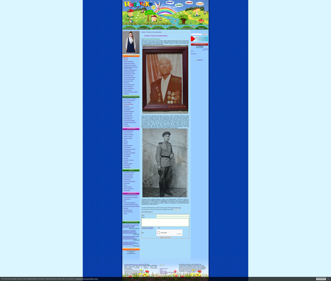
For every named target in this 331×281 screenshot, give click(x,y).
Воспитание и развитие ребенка (131, 206)
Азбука (125, 140)
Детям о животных (128, 86)
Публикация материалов (130, 122)
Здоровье (126, 208)
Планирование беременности (131, 195)
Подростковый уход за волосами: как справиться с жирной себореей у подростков (131, 226)
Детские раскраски (128, 175)
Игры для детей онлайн (129, 181)
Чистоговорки (127, 156)
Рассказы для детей (128, 134)
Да (159, 227)
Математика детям (128, 81)
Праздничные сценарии (129, 149)
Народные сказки (128, 138)
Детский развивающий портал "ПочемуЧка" (134, 264)
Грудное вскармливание (129, 202)
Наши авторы (127, 167)
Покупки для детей (128, 211)
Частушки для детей (129, 160)
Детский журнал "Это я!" (129, 73)
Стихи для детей (128, 132)
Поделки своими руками (129, 77)
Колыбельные (127, 147)
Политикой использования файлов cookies (87, 279)
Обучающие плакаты (129, 111)
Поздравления (127, 151)
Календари (126, 106)
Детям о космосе (128, 90)
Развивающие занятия (129, 63)
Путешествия (127, 190)
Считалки (126, 158)
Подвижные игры (128, 115)
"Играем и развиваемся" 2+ (130, 70)
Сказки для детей (128, 136)
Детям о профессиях (129, 88)
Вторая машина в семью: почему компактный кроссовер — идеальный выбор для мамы (131, 237)
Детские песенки (128, 186)
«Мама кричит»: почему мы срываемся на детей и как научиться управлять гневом (130, 232)
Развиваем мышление (129, 71)
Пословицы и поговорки (129, 152)
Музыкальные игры (128, 116)
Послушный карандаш (129, 84)
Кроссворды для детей (129, 172)
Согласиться (321, 278)
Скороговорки (127, 154)
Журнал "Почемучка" (129, 61)
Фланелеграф (127, 109)
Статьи (125, 213)
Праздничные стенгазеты (130, 98)
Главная (143, 32)
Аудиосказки (127, 183)
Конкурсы (126, 124)
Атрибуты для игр (128, 113)
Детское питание (128, 210)
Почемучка (126, 93)
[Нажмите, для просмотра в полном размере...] (165, 113)
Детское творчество (128, 188)
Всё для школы (127, 102)
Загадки (125, 143)
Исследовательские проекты (131, 91)
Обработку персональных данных (147, 228)
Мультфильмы (127, 179)
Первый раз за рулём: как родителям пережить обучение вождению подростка (130, 243)
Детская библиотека (128, 131)
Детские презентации (129, 79)
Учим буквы (126, 82)
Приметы (126, 161)
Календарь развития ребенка (131, 204)
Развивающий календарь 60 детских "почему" (130, 67)
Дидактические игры (128, 107)
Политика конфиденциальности (166, 272)
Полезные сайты (163, 273)
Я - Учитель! (126, 126)
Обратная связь (163, 270)
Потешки (126, 141)
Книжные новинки (128, 163)
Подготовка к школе (128, 75)
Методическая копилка (129, 120)
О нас (161, 269)
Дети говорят (127, 165)
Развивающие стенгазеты (130, 65)
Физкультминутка (128, 118)
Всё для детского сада (129, 100)
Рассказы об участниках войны (154, 32)
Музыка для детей (128, 177)
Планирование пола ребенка (131, 197)
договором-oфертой (192, 271)
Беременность (127, 199)
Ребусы (125, 185)
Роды (125, 200)
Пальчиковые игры (128, 145)
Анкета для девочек (128, 174)
